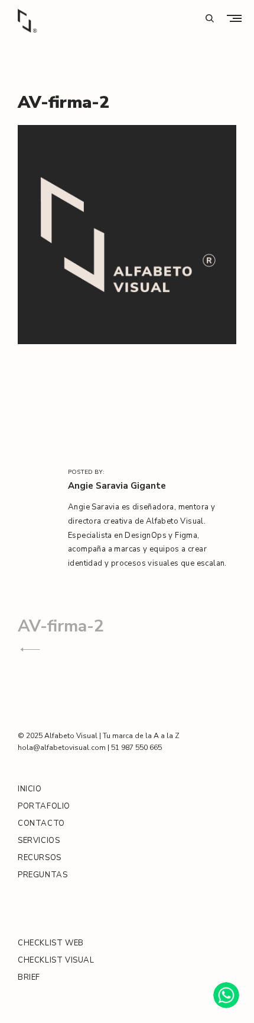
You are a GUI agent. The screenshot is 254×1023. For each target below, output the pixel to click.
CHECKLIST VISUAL (56, 960)
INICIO (30, 789)
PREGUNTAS (42, 875)
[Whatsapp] (226, 995)
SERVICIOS (39, 840)
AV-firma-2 (61, 626)
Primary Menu (237, 18)
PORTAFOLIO (44, 806)
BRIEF (29, 977)
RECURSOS (39, 857)
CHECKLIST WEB (51, 943)
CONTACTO (41, 823)
